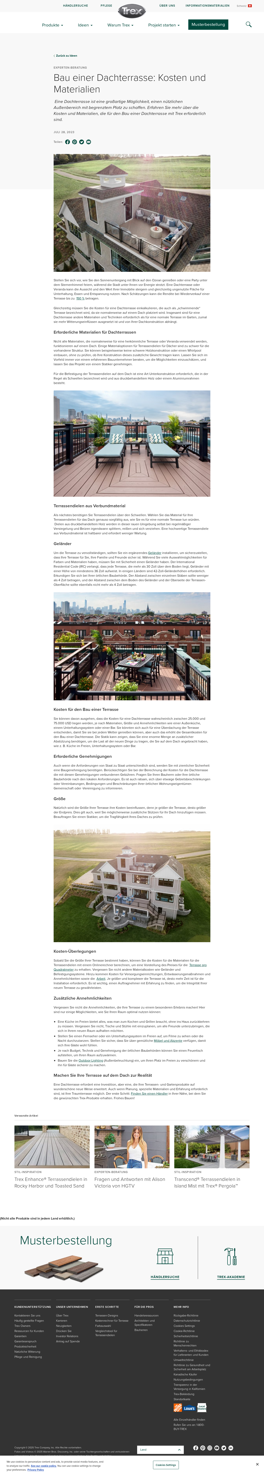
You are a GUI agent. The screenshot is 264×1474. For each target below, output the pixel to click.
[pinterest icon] (74, 142)
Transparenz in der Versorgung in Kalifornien (189, 1387)
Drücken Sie (64, 1331)
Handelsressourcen (146, 1315)
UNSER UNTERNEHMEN (72, 1307)
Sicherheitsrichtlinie (186, 1336)
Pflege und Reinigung (28, 1357)
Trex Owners (22, 1326)
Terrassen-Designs (106, 1315)
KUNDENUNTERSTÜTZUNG (32, 1307)
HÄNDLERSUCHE (75, 6)
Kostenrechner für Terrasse (111, 1321)
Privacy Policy (35, 1470)
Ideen (83, 25)
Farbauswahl (103, 1326)
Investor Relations (67, 1336)
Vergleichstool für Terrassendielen (106, 1333)
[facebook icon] (67, 142)
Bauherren (141, 1330)
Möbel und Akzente (168, 1040)
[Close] (257, 1464)
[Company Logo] (132, 11)
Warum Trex (118, 25)
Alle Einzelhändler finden (189, 1420)
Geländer (154, 552)
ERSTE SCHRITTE (107, 1307)
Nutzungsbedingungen (188, 1379)
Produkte (50, 25)
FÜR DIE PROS (144, 1307)
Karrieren (61, 1321)
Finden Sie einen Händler (149, 1093)
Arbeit (101, 978)
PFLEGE (106, 6)
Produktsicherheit (25, 1346)
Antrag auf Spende (68, 1341)
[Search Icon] (249, 24)
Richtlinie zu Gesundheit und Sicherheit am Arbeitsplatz (192, 1367)
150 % (80, 298)
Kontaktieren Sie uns (27, 1315)
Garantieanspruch (25, 1341)
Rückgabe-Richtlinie (186, 1315)
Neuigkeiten (64, 1326)
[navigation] (132, 6)
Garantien (20, 1336)
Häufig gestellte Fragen (29, 1321)
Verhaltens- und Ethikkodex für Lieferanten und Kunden (191, 1353)
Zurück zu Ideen (66, 56)
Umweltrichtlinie (184, 1360)
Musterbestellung (208, 24)
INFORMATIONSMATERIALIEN (208, 6)
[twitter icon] (81, 142)
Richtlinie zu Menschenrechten (185, 1343)
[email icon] (88, 142)
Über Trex (62, 1315)
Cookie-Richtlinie (184, 1331)
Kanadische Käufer (185, 1374)
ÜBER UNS (167, 6)
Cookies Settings (166, 1465)
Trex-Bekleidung (184, 1394)
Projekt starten (162, 25)
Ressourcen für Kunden (29, 1331)
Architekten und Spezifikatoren (144, 1323)
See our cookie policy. (44, 1466)
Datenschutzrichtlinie (187, 1321)
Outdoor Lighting (91, 1060)
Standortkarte (182, 1399)
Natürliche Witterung (27, 1352)
